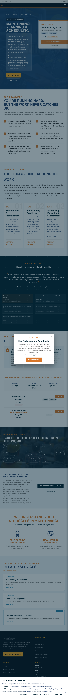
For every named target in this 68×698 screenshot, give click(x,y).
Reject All (23, 694)
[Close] (51, 336)
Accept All (58, 694)
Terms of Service (48, 691)
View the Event (34, 359)
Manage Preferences (41, 694)
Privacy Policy (27, 691)
